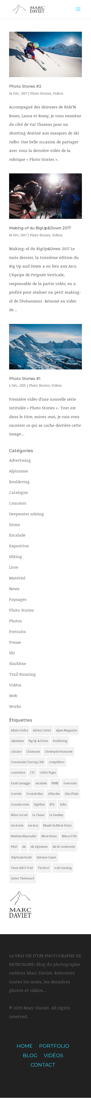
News (14, 588)
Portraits (17, 631)
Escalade (17, 535)
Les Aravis (17, 825)
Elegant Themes (55, 1081)
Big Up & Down (38, 741)
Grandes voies (20, 804)
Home (25, 1046)
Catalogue (18, 492)
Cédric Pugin (48, 772)
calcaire (16, 751)
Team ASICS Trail (22, 868)
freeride (16, 793)
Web (13, 695)
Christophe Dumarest (59, 751)
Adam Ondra (19, 730)
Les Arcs (33, 825)
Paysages (17, 599)
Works (15, 706)
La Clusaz (38, 815)
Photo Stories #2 (25, 86)
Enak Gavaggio (21, 783)
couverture (18, 772)
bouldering (60, 741)
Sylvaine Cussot (46, 857)
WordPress (59, 1090)
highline (39, 804)
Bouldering (19, 481)
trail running (63, 868)
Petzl (14, 846)
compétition (56, 762)
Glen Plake (71, 793)
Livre (13, 567)
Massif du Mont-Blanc (57, 825)
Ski (12, 652)
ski (24, 846)
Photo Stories (40, 93)
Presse (15, 642)
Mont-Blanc (49, 836)
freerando (70, 783)
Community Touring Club (27, 762)
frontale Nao (34, 793)
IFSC (52, 804)
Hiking (15, 556)
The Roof (43, 868)
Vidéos (58, 93)
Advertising (20, 460)
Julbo (63, 804)
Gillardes (54, 793)
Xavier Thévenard (22, 878)
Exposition (19, 545)
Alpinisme (18, 471)
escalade (41, 783)
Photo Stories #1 (24, 378)
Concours (17, 503)
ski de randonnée (63, 846)
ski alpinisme (39, 846)
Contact (43, 1065)
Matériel (17, 578)
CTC (32, 772)
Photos (15, 620)
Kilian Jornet (19, 815)
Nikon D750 (69, 836)
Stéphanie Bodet (21, 857)
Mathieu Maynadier (24, 836)
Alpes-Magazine (66, 730)
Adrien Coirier (42, 730)
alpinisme (17, 741)
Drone (14, 524)
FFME (55, 783)
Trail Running (22, 674)
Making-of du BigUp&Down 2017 (40, 228)
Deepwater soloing (26, 513)
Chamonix (33, 751)
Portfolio (54, 1046)
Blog (30, 1055)
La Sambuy (56, 815)
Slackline (17, 663)
